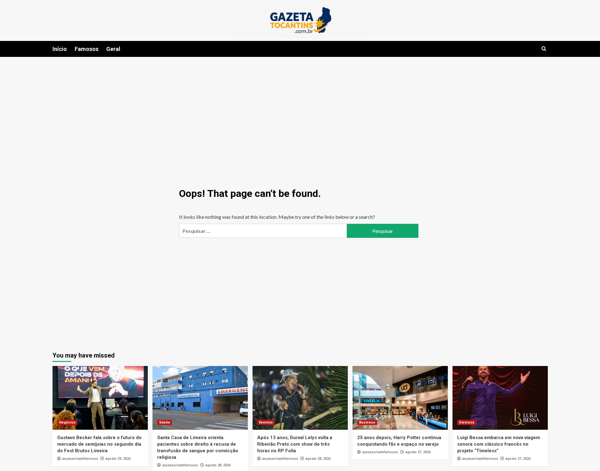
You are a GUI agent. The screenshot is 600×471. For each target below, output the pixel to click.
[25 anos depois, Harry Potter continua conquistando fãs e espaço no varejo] (400, 397)
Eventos (266, 422)
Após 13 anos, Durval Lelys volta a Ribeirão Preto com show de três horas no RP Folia (294, 444)
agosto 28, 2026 (218, 465)
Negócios (67, 422)
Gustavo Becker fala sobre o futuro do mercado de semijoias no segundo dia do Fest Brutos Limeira (99, 444)
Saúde (164, 422)
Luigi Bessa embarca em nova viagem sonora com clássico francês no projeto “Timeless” (498, 444)
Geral (113, 49)
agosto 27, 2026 (418, 452)
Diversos (466, 422)
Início (59, 49)
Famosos (86, 49)
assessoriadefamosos (80, 458)
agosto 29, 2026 (118, 459)
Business (367, 422)
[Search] (544, 48)
